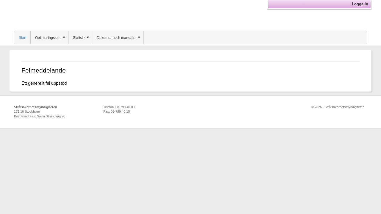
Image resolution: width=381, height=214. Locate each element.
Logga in (360, 4)
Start (22, 38)
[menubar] (190, 37)
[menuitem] (22, 37)
